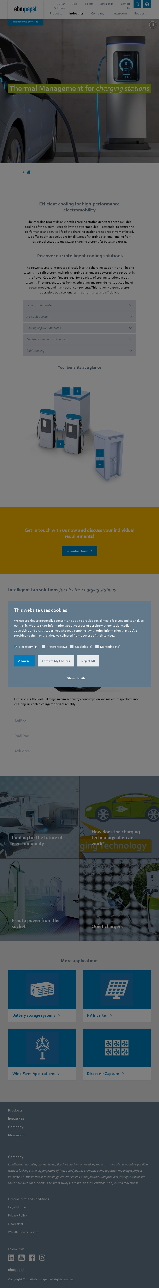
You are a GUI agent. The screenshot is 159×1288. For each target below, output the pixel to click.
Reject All (88, 661)
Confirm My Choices (56, 661)
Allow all (24, 661)
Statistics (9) (83, 647)
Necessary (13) (29, 647)
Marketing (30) (110, 647)
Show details (76, 678)
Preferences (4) (57, 647)
